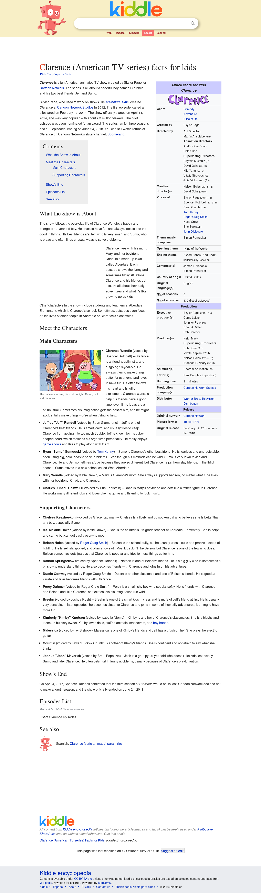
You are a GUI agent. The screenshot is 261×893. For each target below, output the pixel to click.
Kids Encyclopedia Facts (55, 74)
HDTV (195, 422)
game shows (52, 444)
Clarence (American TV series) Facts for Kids (72, 840)
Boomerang (115, 134)
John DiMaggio (193, 231)
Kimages (134, 33)
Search (193, 23)
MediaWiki (104, 883)
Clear (184, 23)
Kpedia (148, 33)
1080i (187, 422)
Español (161, 33)
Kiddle (44, 887)
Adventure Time (117, 102)
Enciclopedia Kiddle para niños (135, 887)
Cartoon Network (194, 415)
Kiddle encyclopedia (77, 829)
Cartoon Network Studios (200, 387)
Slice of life (191, 118)
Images (120, 33)
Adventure (190, 114)
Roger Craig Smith (196, 216)
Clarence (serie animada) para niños (96, 743)
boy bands (160, 622)
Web (109, 33)
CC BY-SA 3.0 (83, 879)
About (72, 887)
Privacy (86, 887)
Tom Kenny (191, 212)
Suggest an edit (172, 850)
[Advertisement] (130, 48)
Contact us (103, 887)
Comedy (189, 109)
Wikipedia (46, 883)
